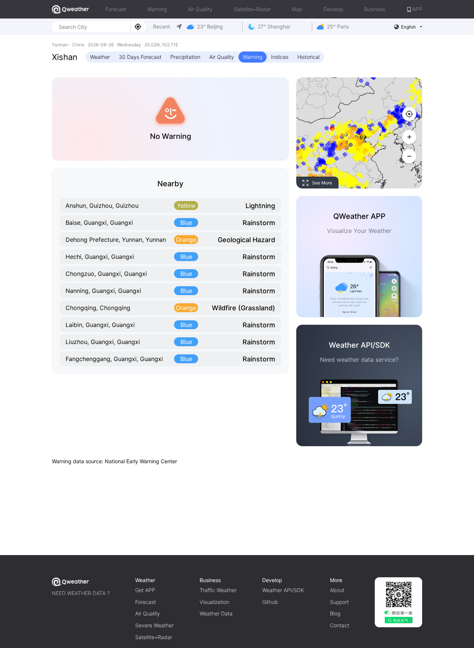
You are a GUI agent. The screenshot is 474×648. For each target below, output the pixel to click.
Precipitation (185, 57)
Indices (279, 57)
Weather (100, 57)
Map (297, 9)
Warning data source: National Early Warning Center (114, 461)
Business (374, 9)
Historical (308, 57)
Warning (157, 9)
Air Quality (200, 9)
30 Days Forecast (140, 57)
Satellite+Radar (252, 9)
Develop (333, 9)
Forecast (116, 9)
